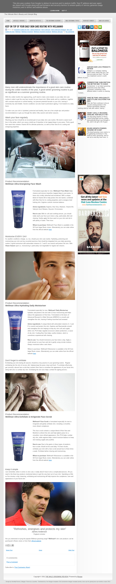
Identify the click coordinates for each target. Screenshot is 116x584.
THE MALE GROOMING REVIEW (56, 577)
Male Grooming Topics (72, 21)
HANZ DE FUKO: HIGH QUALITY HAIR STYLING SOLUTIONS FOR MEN (98, 99)
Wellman (18, 32)
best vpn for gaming (88, 581)
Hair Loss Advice (104, 21)
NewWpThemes (16, 581)
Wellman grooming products (42, 32)
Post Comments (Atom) (22, 567)
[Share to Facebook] (13, 545)
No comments (70, 32)
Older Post (71, 550)
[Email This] (6, 545)
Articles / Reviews (19, 21)
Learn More (54, 10)
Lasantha (34, 581)
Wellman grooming (27, 32)
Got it (64, 10)
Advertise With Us (36, 21)
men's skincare (45, 29)
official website (36, 541)
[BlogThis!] (8, 545)
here (50, 229)
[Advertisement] (97, 157)
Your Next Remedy (89, 21)
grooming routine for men (22, 29)
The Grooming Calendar (54, 21)
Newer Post (9, 550)
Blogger (79, 577)
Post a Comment (12, 562)
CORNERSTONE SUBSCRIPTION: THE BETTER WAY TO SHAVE (98, 83)
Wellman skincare (57, 32)
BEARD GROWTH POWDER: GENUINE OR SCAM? (97, 129)
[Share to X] (11, 545)
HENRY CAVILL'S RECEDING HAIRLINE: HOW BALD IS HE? (97, 114)
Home (8, 21)
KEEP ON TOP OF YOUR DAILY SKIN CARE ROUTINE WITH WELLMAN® (34, 26)
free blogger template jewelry (74, 581)
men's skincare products (58, 29)
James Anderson (35, 29)
